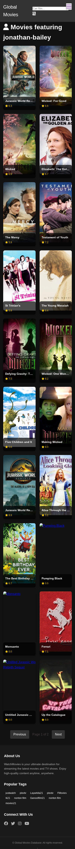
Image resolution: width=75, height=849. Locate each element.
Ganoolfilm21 (37, 798)
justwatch (11, 793)
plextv (23, 793)
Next (58, 734)
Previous (19, 734)
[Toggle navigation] (69, 6)
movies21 (11, 803)
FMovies (62, 793)
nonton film (20, 798)
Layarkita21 (36, 793)
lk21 (8, 798)
